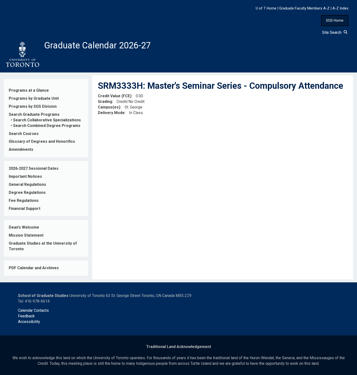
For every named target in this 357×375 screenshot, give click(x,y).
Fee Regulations (24, 200)
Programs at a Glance (29, 90)
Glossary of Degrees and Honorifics (42, 141)
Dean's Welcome (24, 227)
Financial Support (24, 208)
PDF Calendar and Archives (34, 268)
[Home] (22, 54)
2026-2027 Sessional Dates (34, 168)
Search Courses (24, 133)
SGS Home (334, 20)
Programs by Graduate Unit (34, 98)
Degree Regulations (27, 192)
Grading (105, 101)
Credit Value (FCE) (114, 96)
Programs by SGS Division (33, 106)
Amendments (21, 149)
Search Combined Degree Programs (46, 125)
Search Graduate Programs (34, 114)
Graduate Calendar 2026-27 (97, 45)
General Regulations (27, 184)
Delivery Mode (111, 112)
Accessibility (29, 321)
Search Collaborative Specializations (47, 120)
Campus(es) (109, 107)
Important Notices (25, 176)
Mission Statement (26, 235)
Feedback (26, 316)
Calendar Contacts (33, 310)
